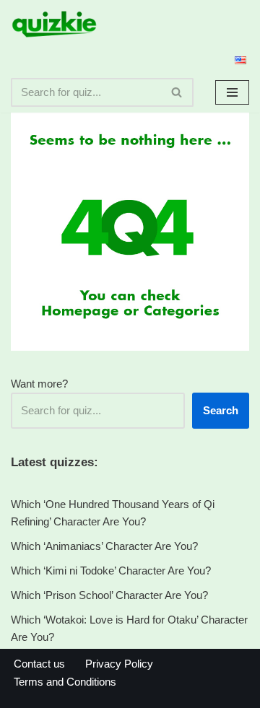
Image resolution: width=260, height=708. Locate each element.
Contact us (39, 663)
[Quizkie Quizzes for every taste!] (54, 24)
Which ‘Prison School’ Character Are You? (109, 595)
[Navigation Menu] (232, 92)
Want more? (39, 383)
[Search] (177, 92)
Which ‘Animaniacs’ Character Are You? (104, 546)
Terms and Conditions (65, 682)
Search (220, 410)
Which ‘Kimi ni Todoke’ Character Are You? (111, 570)
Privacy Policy (119, 663)
